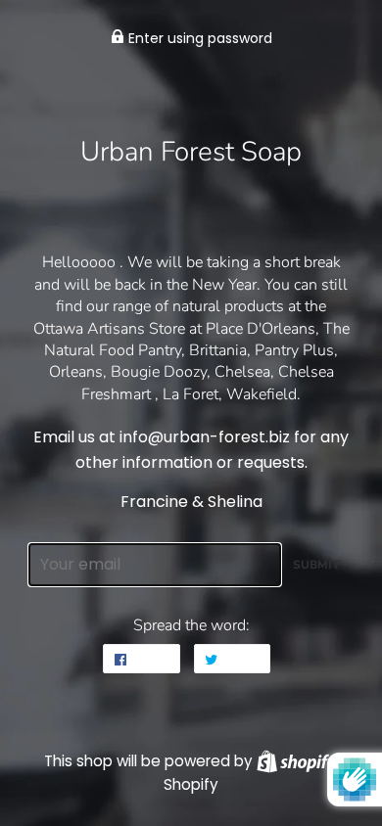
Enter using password (198, 38)
